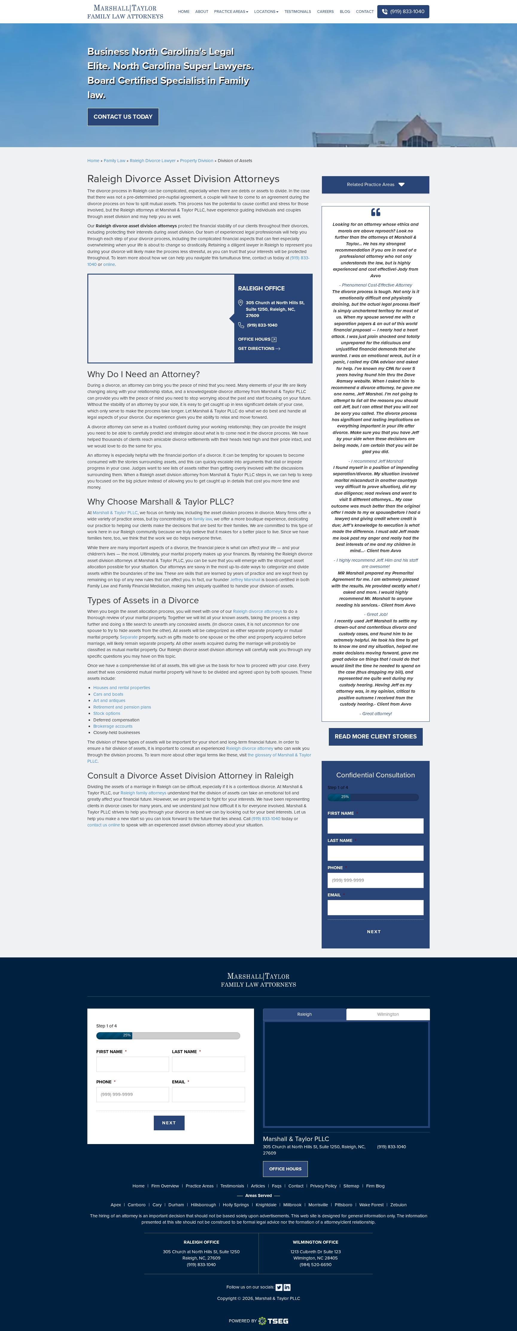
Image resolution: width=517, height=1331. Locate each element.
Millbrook (292, 1204)
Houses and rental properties (121, 687)
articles (258, 1186)
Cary (157, 1204)
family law (202, 519)
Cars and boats (108, 694)
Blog (345, 11)
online (109, 264)
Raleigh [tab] (304, 1014)
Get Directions (256, 348)
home (139, 1186)
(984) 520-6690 (316, 1264)
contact (295, 1186)
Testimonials (298, 11)
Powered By (243, 1321)
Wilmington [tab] (388, 1014)
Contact (365, 11)
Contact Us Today (123, 117)
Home (183, 11)
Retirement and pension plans (122, 707)
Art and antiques (109, 700)
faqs (277, 1186)
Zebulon (398, 1204)
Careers (325, 11)
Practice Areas (229, 11)
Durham (176, 1204)
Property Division (196, 160)
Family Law (114, 160)
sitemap (351, 1186)
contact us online (103, 825)
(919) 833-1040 (407, 11)
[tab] (376, 185)
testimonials (232, 1186)
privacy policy (323, 1186)
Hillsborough (203, 1204)
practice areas (200, 1186)
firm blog (375, 1186)
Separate (129, 637)
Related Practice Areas (371, 185)
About (201, 11)
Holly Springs (236, 1204)
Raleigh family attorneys (143, 793)
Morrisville (318, 1204)
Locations (265, 11)
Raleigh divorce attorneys (257, 611)
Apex (116, 1204)
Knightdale (266, 1204)
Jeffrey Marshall (245, 579)
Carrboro (137, 1204)
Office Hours (254, 339)
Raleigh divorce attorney (249, 748)
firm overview (165, 1186)
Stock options (106, 713)
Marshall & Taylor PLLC (115, 512)
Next (374, 931)
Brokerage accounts (113, 726)
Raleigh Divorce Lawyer (153, 160)
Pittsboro (343, 1204)
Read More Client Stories (376, 736)
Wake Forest (371, 1204)
